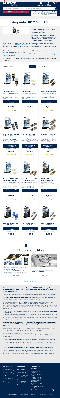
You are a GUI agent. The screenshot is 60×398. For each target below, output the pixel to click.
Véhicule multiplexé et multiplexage (22, 380)
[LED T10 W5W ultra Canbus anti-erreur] (11, 79)
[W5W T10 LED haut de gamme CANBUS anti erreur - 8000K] (30, 212)
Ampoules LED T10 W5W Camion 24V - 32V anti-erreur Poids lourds (10, 180)
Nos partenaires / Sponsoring (36, 371)
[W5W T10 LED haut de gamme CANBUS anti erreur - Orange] (48, 212)
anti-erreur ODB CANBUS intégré (17, 45)
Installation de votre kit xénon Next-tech (36, 377)
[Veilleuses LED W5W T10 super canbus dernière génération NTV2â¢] (48, 124)
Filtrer (32, 66)
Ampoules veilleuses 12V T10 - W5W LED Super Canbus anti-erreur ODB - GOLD (29, 181)
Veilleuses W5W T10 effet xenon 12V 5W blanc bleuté (10, 224)
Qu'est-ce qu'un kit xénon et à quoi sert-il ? (23, 377)
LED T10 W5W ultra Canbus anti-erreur (9, 90)
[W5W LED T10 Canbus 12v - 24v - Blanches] (30, 79)
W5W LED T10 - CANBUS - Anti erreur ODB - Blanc (11, 135)
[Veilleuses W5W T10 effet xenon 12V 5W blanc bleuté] (11, 212)
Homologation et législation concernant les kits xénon (36, 382)
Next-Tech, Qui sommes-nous (21, 369)
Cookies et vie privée (9, 374)
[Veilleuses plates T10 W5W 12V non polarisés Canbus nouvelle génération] (48, 79)
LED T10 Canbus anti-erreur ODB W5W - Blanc (29, 135)
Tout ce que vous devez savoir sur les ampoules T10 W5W (15, 268)
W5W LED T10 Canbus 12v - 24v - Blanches (30, 90)
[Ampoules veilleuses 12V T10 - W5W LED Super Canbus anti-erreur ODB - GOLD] (30, 168)
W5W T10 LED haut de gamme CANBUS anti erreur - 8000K (28, 224)
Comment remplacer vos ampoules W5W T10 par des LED (42, 270)
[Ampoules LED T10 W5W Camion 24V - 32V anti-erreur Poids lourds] (11, 168)
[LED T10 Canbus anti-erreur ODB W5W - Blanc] (30, 124)
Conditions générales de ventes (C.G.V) (9, 371)
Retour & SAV (6, 383)
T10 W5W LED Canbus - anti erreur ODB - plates (48, 179)
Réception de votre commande (22, 373)
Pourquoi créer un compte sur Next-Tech (8, 380)
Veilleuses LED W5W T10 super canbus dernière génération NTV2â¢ (48, 136)
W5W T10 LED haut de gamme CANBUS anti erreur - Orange (47, 224)
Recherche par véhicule (18, 12)
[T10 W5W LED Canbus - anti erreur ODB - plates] (48, 168)
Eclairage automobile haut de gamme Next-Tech (37, 388)
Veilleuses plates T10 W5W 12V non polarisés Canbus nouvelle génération (49, 91)
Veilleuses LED (6, 17)
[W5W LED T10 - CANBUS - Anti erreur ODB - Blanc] (11, 124)
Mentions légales (7, 369)
